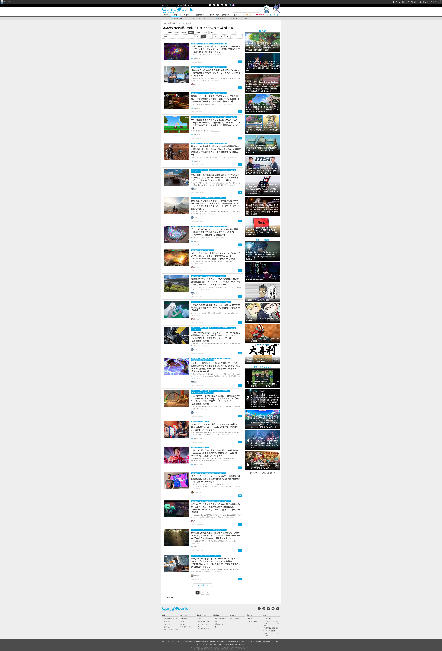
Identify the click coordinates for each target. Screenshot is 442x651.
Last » (239, 33)
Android (207, 555)
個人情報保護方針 (222, 641)
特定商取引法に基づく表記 (270, 641)
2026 (170, 33)
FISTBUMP (260, 15)
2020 (212, 33)
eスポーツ (195, 421)
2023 (191, 33)
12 (239, 36)
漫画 (235, 15)
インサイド (247, 15)
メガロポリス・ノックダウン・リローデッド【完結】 (272, 623)
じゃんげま (267, 618)
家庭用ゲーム (201, 15)
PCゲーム (187, 15)
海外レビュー (222, 18)
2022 (198, 33)
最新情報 (216, 615)
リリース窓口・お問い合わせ (184, 641)
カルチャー (233, 615)
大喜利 (250, 618)
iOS (201, 555)
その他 (233, 170)
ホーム (166, 15)
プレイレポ (196, 18)
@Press (241, 644)
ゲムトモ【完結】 (269, 631)
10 (227, 36)
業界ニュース (219, 624)
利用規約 (258, 641)
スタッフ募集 (217, 644)
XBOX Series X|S (215, 170)
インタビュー (208, 18)
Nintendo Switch (205, 67)
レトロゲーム (235, 618)
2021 (205, 33)
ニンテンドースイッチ (205, 629)
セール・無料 (214, 15)
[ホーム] (164, 23)
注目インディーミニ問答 (239, 18)
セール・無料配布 (220, 618)
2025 (177, 33)
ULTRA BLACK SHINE (271, 628)
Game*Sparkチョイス (254, 621)
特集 (175, 15)
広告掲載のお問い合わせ (201, 641)
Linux (207, 117)
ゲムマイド (274, 15)
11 (233, 36)
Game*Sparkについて (168, 641)
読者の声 (225, 15)
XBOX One (225, 170)
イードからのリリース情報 (204, 644)
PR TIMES (226, 644)
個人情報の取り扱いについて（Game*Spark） (241, 641)
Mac (201, 117)
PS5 (201, 170)
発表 (216, 621)
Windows (195, 43)
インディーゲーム (205, 43)
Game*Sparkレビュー (181, 18)
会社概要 (212, 641)
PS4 (206, 170)
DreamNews (233, 644)
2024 (184, 33)
